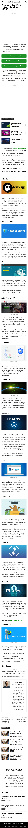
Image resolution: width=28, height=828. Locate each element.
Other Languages (14, 736)
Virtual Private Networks (19, 148)
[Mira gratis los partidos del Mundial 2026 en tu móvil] (5, 749)
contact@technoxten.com (17, 786)
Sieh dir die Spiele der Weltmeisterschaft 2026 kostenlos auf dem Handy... (17, 733)
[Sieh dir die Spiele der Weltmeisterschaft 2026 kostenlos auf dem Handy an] (5, 733)
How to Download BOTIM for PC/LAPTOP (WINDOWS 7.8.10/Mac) (7, 721)
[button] (2, 2)
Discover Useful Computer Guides (14, 66)
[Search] (26, 2)
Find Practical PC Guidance (14, 61)
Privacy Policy (21, 823)
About (9, 823)
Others (3, 800)
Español (12, 751)
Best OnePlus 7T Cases (16, 620)
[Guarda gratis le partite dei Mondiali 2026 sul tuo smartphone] (5, 757)
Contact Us (14, 823)
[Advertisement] (14, 28)
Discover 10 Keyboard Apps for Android (21, 720)
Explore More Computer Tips (14, 56)
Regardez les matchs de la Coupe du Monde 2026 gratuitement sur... (16, 741)
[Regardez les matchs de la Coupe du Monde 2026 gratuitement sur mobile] (5, 741)
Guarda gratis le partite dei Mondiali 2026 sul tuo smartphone (16, 757)
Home (5, 823)
